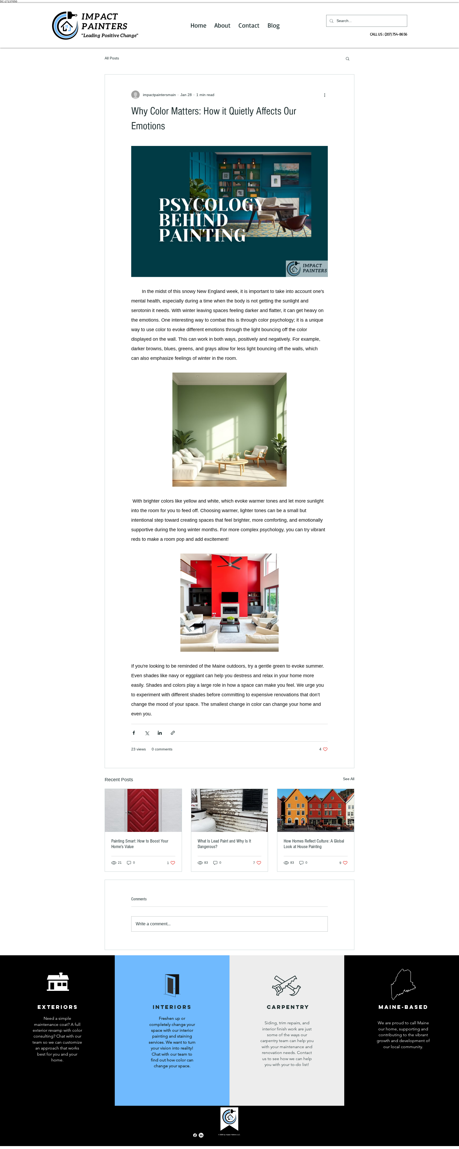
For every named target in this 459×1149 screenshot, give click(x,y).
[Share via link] (172, 732)
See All (348, 779)
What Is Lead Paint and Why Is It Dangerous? (224, 843)
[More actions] (324, 95)
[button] (347, 58)
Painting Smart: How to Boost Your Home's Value (139, 843)
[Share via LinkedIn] (159, 732)
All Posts (112, 58)
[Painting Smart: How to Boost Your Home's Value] (143, 810)
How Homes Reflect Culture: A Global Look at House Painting (314, 843)
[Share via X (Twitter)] (146, 732)
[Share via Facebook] (133, 732)
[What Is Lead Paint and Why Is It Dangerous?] (229, 810)
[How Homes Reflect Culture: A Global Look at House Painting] (315, 810)
